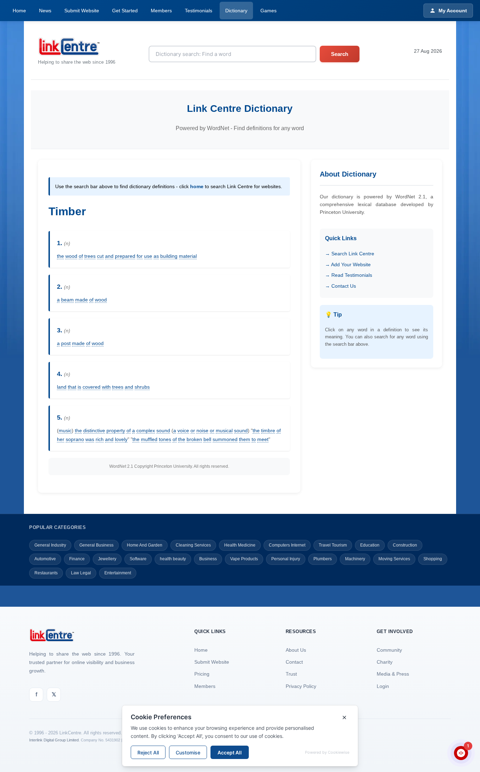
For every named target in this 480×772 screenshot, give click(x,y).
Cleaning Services (193, 545)
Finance (77, 558)
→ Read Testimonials (348, 275)
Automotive (45, 558)
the (60, 256)
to (254, 439)
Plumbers (322, 558)
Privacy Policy (301, 686)
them (244, 439)
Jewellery (107, 558)
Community (389, 650)
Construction (405, 545)
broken (194, 439)
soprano (75, 439)
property (115, 430)
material (188, 256)
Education (370, 545)
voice (183, 430)
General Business (96, 545)
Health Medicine (239, 545)
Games (268, 10)
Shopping (432, 558)
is (79, 387)
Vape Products (244, 558)
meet (262, 439)
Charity (385, 662)
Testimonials (198, 10)
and (109, 256)
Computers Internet (287, 545)
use (148, 256)
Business (208, 558)
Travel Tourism (333, 545)
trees (90, 256)
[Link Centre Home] (77, 46)
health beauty (173, 558)
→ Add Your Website (348, 264)
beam (67, 299)
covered (91, 387)
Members (161, 10)
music (65, 430)
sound (163, 430)
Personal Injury (285, 558)
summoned (225, 439)
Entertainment (117, 572)
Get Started (125, 10)
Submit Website (81, 10)
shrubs (142, 387)
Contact (294, 662)
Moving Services (394, 558)
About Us (296, 650)
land (61, 387)
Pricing (201, 674)
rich (100, 439)
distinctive (94, 430)
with (106, 387)
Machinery (355, 558)
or (192, 430)
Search (339, 54)
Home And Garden (144, 545)
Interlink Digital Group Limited (54, 740)
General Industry (50, 545)
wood (71, 256)
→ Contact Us (340, 286)
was (89, 439)
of (81, 256)
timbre (268, 430)
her (60, 439)
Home (19, 10)
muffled (149, 439)
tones (165, 439)
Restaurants (46, 572)
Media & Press (393, 674)
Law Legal (81, 572)
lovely (121, 439)
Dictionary (236, 10)
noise (202, 430)
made (81, 299)
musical (224, 430)
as (156, 256)
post (66, 343)
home (196, 186)
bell (207, 439)
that (72, 387)
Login (383, 686)
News (45, 10)
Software (138, 558)
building (168, 256)
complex (145, 430)
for (140, 256)
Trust (291, 674)
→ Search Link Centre (349, 253)
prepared (125, 256)
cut (100, 256)
